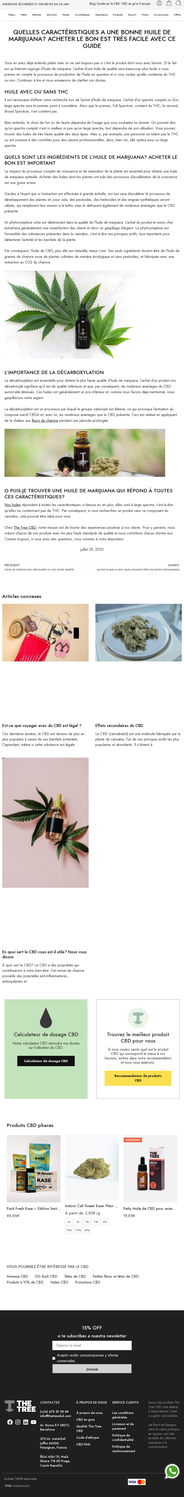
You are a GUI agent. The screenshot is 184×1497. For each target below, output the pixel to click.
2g (69, 1221)
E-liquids (118, 14)
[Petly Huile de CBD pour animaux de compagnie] (150, 1168)
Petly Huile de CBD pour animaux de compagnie (150, 1208)
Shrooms (52, 14)
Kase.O (132, 14)
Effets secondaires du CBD (119, 726)
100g (69, 1230)
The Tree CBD (25, 527)
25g (96, 1221)
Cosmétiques (82, 14)
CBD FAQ (83, 1444)
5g (78, 1221)
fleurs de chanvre (45, 420)
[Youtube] (33, 1422)
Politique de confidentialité (123, 1437)
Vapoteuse (101, 14)
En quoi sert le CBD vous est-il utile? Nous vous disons (44, 954)
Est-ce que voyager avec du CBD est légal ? (41, 726)
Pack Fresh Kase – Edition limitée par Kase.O (34, 1208)
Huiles (66, 14)
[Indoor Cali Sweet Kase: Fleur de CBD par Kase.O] (92, 1167)
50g (105, 1221)
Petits (24, 14)
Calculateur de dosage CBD (46, 1061)
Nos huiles (12, 504)
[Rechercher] (178, 3)
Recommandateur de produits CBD (138, 1078)
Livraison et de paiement (123, 1426)
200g (78, 1230)
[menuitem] (144, 4)
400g (87, 1230)
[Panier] (169, 3)
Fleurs (11, 14)
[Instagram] (17, 1422)
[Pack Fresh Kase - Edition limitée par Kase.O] (33, 1168)
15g (87, 1221)
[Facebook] (9, 1422)
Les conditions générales (123, 1414)
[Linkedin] (25, 1422)
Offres (177, 14)
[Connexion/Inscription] (159, 3)
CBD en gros (129, 4)
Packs (145, 14)
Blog (93, 4)
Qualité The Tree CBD (88, 1428)
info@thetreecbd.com (55, 1416)
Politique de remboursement (123, 1448)
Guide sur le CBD (108, 4)
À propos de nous (89, 1412)
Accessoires (161, 14)
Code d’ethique (87, 1437)
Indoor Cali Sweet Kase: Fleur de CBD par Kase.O (92, 1206)
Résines (36, 14)
